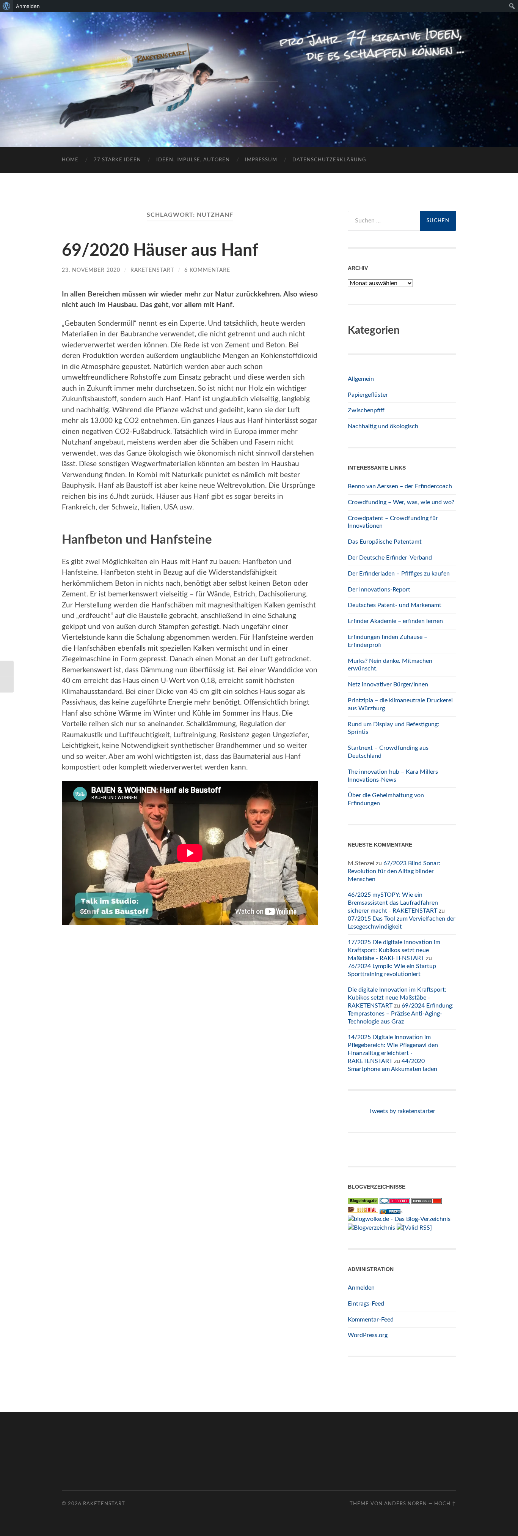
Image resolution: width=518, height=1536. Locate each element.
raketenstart (152, 270)
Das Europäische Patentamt (385, 542)
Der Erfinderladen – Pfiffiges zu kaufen (399, 574)
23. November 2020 (91, 270)
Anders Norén (405, 1503)
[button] (16, 1519)
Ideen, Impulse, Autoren (193, 160)
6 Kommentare (207, 270)
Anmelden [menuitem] (28, 6)
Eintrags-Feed (366, 1304)
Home (70, 160)
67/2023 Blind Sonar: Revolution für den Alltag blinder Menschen (394, 871)
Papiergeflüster (368, 395)
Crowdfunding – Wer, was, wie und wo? (401, 502)
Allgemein (361, 379)
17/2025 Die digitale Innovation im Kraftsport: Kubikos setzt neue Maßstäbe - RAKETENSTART (394, 950)
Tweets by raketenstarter (402, 1111)
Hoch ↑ (445, 1503)
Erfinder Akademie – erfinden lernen (395, 621)
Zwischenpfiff (366, 410)
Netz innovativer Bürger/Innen (388, 684)
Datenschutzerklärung (329, 160)
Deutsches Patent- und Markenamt (394, 605)
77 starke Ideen (117, 160)
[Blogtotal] (363, 1211)
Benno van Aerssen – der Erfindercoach (400, 486)
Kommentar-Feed (371, 1320)
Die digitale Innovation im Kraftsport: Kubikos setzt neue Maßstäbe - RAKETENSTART (397, 998)
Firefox (395, 1211)
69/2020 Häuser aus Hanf (160, 250)
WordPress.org (368, 1335)
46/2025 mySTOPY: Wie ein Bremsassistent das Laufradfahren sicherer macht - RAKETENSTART (393, 903)
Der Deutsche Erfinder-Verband (390, 558)
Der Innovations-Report (379, 590)
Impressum (261, 160)
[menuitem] (6, 6)
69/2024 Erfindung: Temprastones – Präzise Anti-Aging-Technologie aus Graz (401, 1014)
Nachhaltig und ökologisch (383, 426)
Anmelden (361, 1288)
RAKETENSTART (259, 67)
